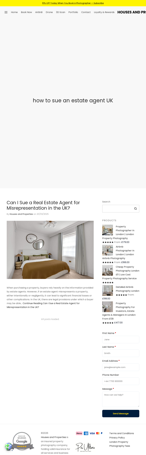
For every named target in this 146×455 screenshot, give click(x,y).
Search (106, 201)
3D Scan (60, 12)
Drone (49, 12)
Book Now (26, 12)
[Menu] (6, 12)
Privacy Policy (117, 437)
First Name (109, 333)
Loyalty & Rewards (104, 12)
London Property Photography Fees (119, 443)
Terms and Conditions (121, 433)
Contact (86, 12)
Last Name (109, 347)
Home (14, 12)
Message (108, 389)
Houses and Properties (21, 213)
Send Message (121, 413)
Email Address (111, 361)
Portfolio (73, 12)
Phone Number (110, 375)
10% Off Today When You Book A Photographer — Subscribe (73, 3)
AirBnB (38, 12)
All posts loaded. (50, 319)
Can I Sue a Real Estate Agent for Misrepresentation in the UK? (43, 205)
